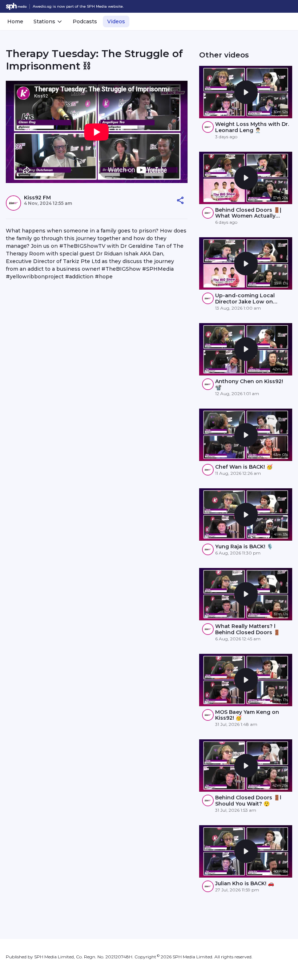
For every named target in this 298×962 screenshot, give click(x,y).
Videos (116, 21)
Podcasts (85, 21)
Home (15, 21)
